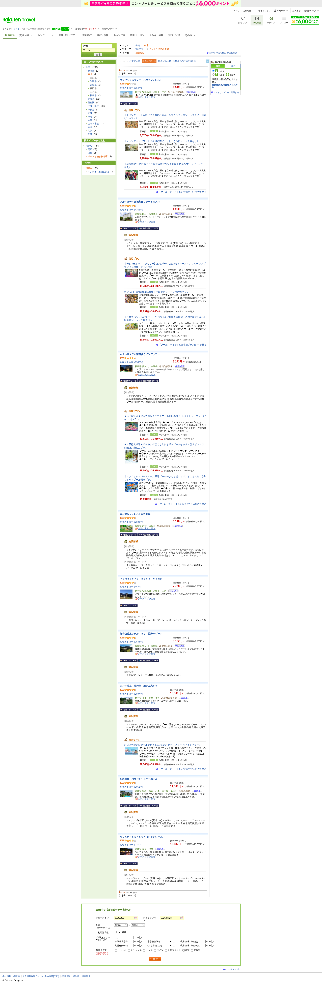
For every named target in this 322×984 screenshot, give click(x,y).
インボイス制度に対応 (99, 171)
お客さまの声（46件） (131, 587)
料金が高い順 (164, 61)
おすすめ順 (134, 61)
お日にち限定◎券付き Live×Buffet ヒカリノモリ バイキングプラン (162, 745)
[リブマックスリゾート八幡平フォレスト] (189, 92)
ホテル (221, 71)
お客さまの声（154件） (131, 88)
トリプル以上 (174, 950)
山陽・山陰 (93, 123)
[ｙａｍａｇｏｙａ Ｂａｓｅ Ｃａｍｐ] (172, 591)
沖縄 (90, 134)
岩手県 (93, 81)
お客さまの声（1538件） (132, 641)
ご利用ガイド (249, 11)
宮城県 (93, 85)
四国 (90, 127)
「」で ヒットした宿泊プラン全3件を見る (182, 344)
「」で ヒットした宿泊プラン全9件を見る (182, 192)
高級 (90, 149)
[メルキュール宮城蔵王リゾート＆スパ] (179, 214)
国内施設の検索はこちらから (225, 86)
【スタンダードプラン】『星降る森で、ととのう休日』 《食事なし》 (161, 141)
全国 (138, 45)
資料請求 (86, 976)
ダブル (149, 950)
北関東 (91, 99)
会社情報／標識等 (11, 976)
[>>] (208, 61)
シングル (122, 950)
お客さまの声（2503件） (132, 522)
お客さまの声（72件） (131, 844)
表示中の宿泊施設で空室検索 (223, 52)
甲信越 (91, 109)
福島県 (93, 95)
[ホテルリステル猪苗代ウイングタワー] (179, 366)
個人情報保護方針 (31, 976)
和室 (187, 950)
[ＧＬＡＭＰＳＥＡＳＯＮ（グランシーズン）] (159, 849)
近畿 (90, 120)
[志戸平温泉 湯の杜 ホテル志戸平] (183, 698)
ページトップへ (233, 969)
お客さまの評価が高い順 (185, 61)
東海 (90, 116)
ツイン (160, 950)
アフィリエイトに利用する (226, 92)
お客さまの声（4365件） (132, 209)
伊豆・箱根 (93, 106)
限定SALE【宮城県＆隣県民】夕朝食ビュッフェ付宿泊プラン (156, 292)
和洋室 (197, 950)
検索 (155, 959)
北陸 (90, 113)
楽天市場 (296, 11)
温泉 (90, 153)
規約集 (76, 976)
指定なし (140, 49)
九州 (90, 130)
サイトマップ (264, 11)
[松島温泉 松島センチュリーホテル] (196, 791)
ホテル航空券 (227, 75)
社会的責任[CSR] (50, 976)
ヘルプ (237, 11)
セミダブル (136, 950)
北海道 (91, 71)
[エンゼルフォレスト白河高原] (176, 526)
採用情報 (66, 976)
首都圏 (91, 102)
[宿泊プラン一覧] (129, 103)
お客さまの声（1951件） (132, 787)
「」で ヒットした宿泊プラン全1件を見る (182, 769)
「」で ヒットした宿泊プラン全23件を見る (181, 504)
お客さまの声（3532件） (132, 362)
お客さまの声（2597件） (132, 694)
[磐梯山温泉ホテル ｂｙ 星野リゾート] (179, 646)
